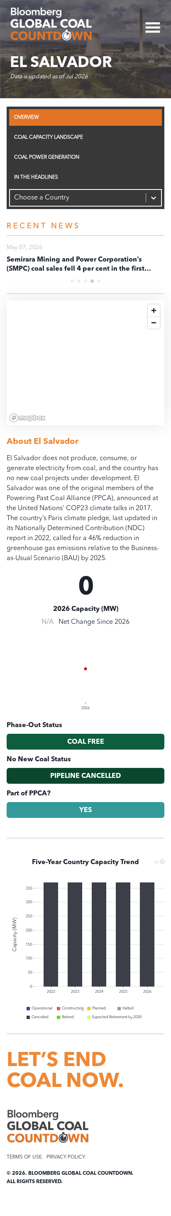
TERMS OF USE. (25, 1157)
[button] (162, 862)
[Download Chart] (156, 862)
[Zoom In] (154, 310)
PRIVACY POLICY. (66, 1157)
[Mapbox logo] (27, 418)
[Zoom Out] (154, 322)
